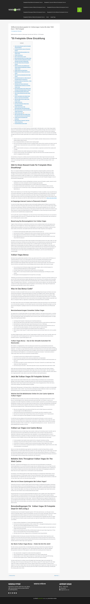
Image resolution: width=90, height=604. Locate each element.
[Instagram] (14, 593)
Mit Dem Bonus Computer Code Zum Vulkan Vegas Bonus (22, 121)
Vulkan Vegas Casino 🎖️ (19, 113)
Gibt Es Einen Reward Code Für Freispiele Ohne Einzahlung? (23, 46)
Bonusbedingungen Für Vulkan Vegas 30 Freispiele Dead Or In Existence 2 (23, 78)
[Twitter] (12, 593)
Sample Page (53, 17)
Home (47, 17)
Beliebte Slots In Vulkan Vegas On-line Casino (22, 72)
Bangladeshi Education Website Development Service (57, 7)
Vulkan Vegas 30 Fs (18, 102)
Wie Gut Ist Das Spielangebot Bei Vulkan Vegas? (23, 75)
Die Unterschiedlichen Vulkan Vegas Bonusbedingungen (22, 104)
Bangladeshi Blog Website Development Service (33, 2)
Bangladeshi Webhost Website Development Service (34, 17)
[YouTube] (16, 593)
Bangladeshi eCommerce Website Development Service (34, 7)
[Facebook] (8, 593)
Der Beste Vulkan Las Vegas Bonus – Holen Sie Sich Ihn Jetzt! (23, 81)
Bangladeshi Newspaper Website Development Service (34, 12)
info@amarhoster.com (64, 590)
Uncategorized (14, 31)
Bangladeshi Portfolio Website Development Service (57, 12)
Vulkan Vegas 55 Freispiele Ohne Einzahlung (21, 118)
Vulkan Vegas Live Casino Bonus (21, 70)
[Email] (10, 593)
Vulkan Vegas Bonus (19, 55)
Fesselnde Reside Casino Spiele (21, 123)
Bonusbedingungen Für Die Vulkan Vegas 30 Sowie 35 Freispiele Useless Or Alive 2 (23, 89)
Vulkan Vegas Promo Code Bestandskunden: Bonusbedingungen (22, 107)
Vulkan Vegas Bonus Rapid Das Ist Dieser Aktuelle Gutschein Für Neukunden (23, 60)
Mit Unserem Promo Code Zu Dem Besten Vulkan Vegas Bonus (23, 110)
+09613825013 (63, 588)
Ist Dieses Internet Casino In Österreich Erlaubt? (22, 49)
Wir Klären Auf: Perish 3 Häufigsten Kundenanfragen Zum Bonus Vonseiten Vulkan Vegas (22, 85)
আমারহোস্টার (40, 598)
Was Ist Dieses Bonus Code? (20, 56)
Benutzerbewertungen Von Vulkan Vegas (23, 58)
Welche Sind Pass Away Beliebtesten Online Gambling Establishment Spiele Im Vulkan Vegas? (22, 67)
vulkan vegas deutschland (51, 198)
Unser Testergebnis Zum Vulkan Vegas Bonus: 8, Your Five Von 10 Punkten (22, 96)
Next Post (57, 575)
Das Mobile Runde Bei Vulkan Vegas (22, 91)
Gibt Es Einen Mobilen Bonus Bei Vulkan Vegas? (22, 93)
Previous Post (11, 575)
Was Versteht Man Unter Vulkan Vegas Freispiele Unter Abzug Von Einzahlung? (22, 115)
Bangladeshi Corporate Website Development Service (55, 2)
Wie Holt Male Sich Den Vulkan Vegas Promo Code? (22, 100)
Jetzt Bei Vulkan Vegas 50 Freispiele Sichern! (22, 63)
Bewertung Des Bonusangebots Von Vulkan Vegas (22, 52)
